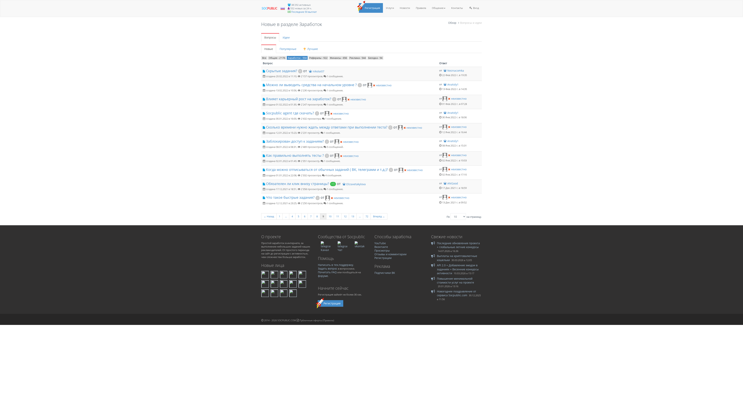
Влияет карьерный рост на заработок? (298, 99)
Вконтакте (381, 247)
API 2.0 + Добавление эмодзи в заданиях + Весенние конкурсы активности (458, 269)
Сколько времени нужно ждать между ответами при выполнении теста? (326, 127)
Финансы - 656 (338, 58)
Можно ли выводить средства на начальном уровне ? (311, 84)
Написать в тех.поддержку (335, 265)
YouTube (380, 243)
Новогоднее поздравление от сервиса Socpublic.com (456, 293)
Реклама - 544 (357, 58)
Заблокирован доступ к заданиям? (295, 141)
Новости (405, 8)
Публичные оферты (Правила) (317, 320)
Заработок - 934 (297, 58)
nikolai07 (318, 71)
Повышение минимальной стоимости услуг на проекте (455, 280)
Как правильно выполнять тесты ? (295, 155)
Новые (268, 49)
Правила (421, 8)
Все (264, 58)
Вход (476, 8)
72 (367, 216)
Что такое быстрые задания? (290, 197)
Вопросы (270, 37)
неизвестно (383, 85)
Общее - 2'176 (277, 58)
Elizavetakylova (356, 184)
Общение (437, 8)
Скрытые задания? (281, 71)
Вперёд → (379, 216)
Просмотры (382, 250)
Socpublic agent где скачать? (290, 113)
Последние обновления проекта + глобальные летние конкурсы (458, 245)
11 (337, 216)
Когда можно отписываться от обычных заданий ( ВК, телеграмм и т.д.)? (327, 169)
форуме (323, 276)
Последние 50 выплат (304, 12)
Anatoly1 (453, 84)
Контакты (457, 8)
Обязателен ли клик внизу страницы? (297, 183)
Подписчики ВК (384, 273)
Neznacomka (455, 70)
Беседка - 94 (375, 58)
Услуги (390, 8)
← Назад (269, 216)
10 (330, 216)
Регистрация (372, 8)
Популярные (288, 49)
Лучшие (312, 49)
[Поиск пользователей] (369, 85)
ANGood (452, 183)
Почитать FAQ (327, 272)
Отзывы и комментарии (390, 254)
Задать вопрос (327, 268)
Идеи (286, 37)
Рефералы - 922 (318, 58)
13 (352, 216)
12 (345, 216)
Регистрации (383, 258)
